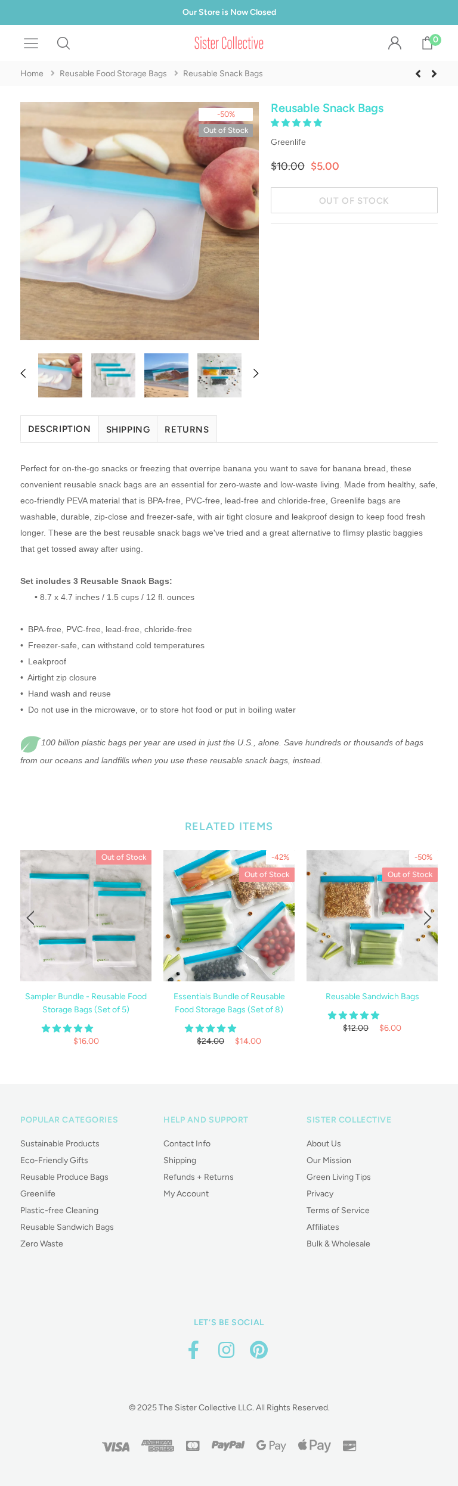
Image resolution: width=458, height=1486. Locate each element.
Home (32, 74)
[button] (297, 123)
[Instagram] (226, 1350)
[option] (139, 223)
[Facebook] (193, 1350)
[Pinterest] (258, 1350)
